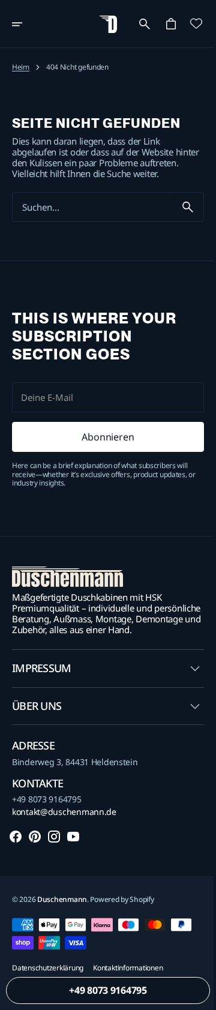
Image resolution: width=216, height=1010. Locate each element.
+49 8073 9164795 (47, 821)
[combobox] (88, 218)
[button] (25, 24)
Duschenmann (62, 921)
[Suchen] (178, 218)
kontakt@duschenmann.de (64, 834)
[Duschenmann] (104, 24)
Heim (20, 67)
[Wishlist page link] (187, 23)
